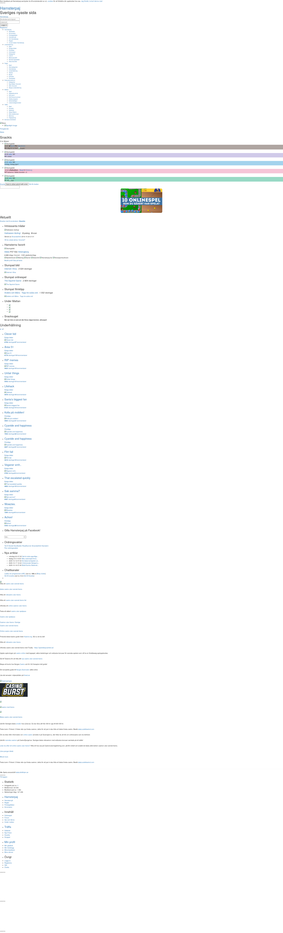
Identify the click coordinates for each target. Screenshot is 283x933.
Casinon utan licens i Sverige (10, 622)
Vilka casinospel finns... (29, 558)
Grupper (7, 837)
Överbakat (12, 78)
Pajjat (6, 63)
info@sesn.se (161, 870)
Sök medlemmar (14, 114)
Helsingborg (23, 251)
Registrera (8, 863)
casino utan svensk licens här (16, 600)
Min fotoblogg (9, 848)
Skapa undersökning (15, 88)
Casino (22, 664)
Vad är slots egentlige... (30, 556)
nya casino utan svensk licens (32, 659)
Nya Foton (8, 833)
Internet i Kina (10, 268)
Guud (22, 170)
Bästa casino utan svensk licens (11, 717)
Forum (6, 817)
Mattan (6, 89)
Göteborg (29, 170)
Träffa (6, 104)
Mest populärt (13, 58)
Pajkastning (12, 118)
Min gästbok (8, 845)
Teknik (11, 73)
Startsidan (12, 31)
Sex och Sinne (9, 820)
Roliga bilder (13, 48)
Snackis (11, 108)
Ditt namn (12, 95)
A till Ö (11, 56)
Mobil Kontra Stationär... (30, 565)
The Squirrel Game (12, 280)
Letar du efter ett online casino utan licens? (15, 746)
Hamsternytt (12, 37)
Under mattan (9, 822)
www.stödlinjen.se (22, 772)
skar (10, 154)
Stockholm (21, 146)
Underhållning (8, 44)
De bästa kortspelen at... (30, 561)
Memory (11, 116)
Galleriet (11, 110)
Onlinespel (12, 52)
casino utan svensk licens (15, 584)
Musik (10, 74)
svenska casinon (11, 740)
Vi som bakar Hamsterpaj (16, 43)
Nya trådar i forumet (15, 84)
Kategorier (12, 54)
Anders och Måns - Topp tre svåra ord (21, 292)
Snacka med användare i (12, 221)
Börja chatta (41, 573)
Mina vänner (8, 852)
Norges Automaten (22, 670)
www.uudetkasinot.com (86, 729)
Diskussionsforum (9, 80)
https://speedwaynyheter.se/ (44, 647)
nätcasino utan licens (13, 595)
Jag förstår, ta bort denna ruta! (91, 1)
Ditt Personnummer (14, 97)
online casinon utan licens (18, 606)
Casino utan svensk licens (9, 625)
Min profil (9, 842)
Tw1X (12, 146)
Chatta (6, 867)
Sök (5, 865)
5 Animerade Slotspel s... (30, 563)
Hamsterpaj (7, 29)
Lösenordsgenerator (15, 103)
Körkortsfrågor (13, 101)
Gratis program (13, 99)
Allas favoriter (13, 61)
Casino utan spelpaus (7, 617)
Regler (11, 41)
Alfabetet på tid (13, 93)
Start (10, 46)
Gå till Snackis (29, 576)
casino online (20, 653)
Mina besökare (9, 850)
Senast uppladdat (14, 59)
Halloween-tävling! (12, 233)
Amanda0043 (16, 236)
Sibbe (7, 251)
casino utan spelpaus (18, 611)
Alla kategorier (13, 67)
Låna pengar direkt (6, 751)
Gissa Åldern (13, 112)
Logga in (7, 861)
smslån (18, 724)
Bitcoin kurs (4, 757)
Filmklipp (11, 50)
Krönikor (11, 76)
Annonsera (12, 33)
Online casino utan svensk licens (11, 631)
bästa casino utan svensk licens (11, 589)
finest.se (27, 675)
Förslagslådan (13, 35)
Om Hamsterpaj (13, 39)
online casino (28, 735)
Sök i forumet (13, 86)
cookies (50, 1)
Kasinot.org (28, 636)
